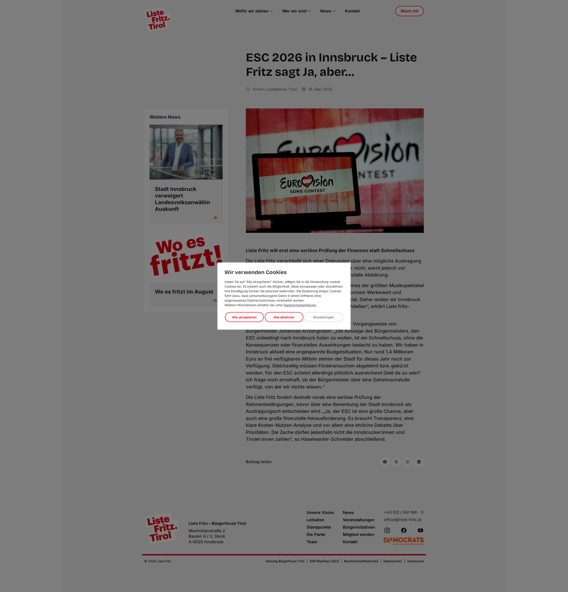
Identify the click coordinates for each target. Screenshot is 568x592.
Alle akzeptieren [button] (244, 317)
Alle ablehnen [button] (284, 317)
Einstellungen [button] (323, 317)
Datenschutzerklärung (300, 305)
